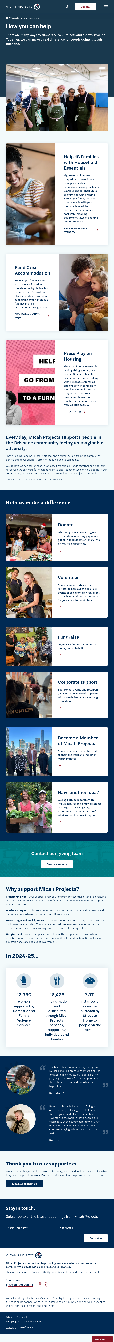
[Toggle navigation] (104, 6)
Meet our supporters (24, 1183)
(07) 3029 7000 (19, 1284)
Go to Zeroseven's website (25, 1327)
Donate (85, 6)
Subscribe (96, 1238)
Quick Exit (100, 1339)
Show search (67, 6)
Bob (51, 1140)
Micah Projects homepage (24, 7)
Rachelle (54, 1093)
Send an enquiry (57, 864)
